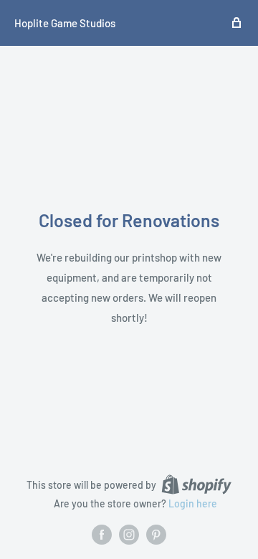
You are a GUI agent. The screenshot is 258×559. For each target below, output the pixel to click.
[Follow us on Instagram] (129, 535)
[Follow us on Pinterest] (156, 535)
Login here (192, 503)
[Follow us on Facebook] (102, 535)
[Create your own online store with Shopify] (196, 484)
